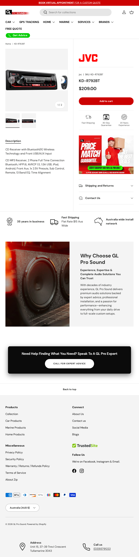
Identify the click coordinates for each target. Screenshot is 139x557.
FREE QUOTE (13, 29)
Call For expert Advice (69, 363)
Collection (11, 414)
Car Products (13, 421)
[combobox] (76, 12)
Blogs (75, 434)
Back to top (69, 389)
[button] (131, 12)
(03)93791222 (102, 549)
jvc (80, 74)
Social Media (80, 427)
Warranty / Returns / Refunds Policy (27, 466)
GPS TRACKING (29, 22)
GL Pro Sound (19, 524)
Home (8, 43)
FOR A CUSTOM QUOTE (70, 2)
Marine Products (15, 427)
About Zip (11, 479)
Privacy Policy (14, 452)
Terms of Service (15, 473)
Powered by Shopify (36, 524)
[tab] (13, 141)
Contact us (79, 421)
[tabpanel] (36, 161)
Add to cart (106, 101)
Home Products (15, 434)
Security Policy (14, 459)
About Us (78, 414)
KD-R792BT (19, 43)
